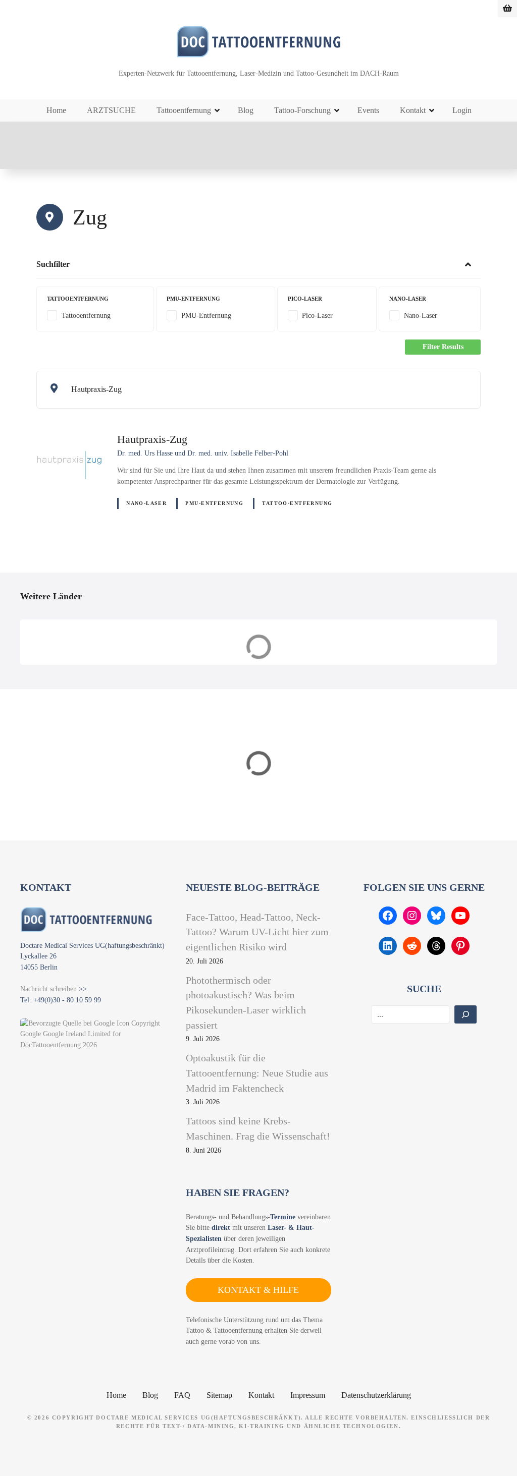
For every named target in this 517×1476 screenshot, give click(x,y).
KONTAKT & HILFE (258, 1290)
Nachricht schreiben (48, 989)
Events (368, 110)
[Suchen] (465, 1014)
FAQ (182, 1395)
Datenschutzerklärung (376, 1395)
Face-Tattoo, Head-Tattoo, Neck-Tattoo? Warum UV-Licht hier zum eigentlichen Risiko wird (257, 932)
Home (56, 110)
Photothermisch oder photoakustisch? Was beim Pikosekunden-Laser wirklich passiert (246, 1003)
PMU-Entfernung (214, 503)
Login (462, 110)
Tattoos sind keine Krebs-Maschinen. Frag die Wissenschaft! (258, 1128)
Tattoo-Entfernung (297, 503)
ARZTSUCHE (111, 110)
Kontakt (413, 110)
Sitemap (219, 1395)
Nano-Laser (146, 503)
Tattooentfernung (184, 110)
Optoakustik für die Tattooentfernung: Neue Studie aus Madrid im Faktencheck (257, 1072)
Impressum (307, 1395)
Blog (245, 110)
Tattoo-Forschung (302, 110)
